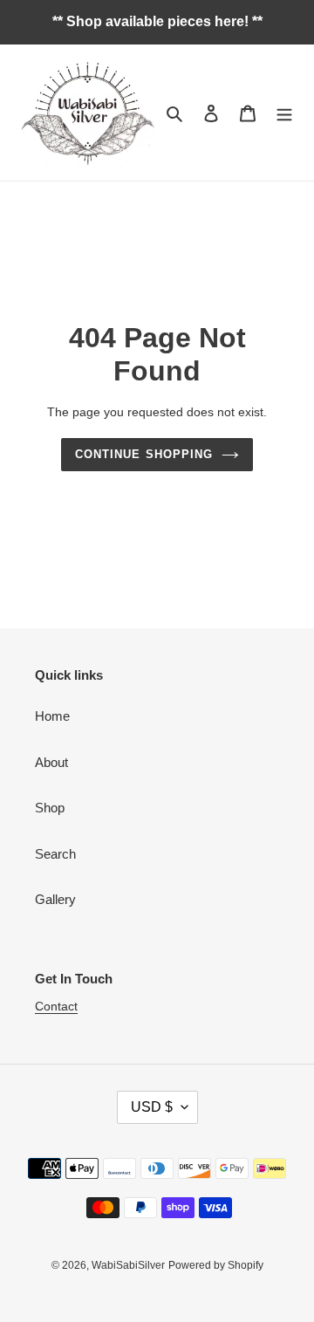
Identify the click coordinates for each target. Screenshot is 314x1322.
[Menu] (284, 113)
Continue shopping (144, 454)
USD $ (152, 1106)
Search (55, 853)
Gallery (55, 899)
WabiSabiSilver (128, 1265)
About (51, 762)
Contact (56, 1006)
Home (52, 716)
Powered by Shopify (215, 1265)
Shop (50, 807)
